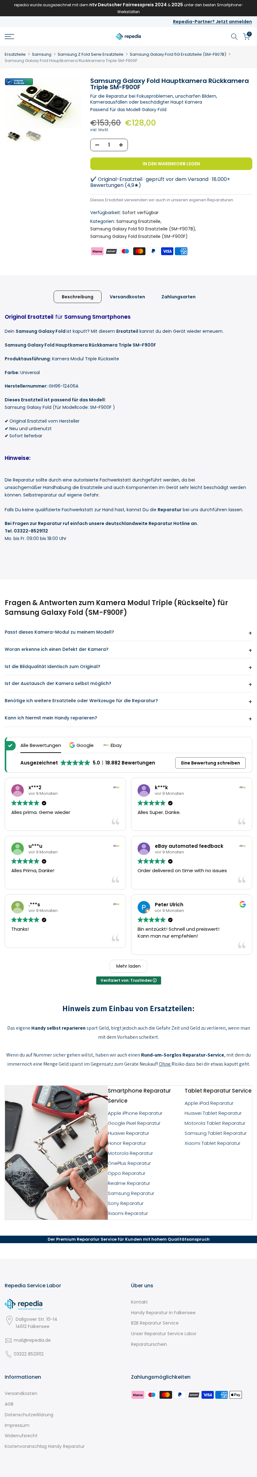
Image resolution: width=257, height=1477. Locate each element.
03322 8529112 (29, 1354)
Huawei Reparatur (128, 1133)
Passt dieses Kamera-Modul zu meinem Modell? (59, 632)
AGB (9, 1404)
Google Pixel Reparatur (134, 1123)
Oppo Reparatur (126, 1173)
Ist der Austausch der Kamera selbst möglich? (58, 683)
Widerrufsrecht (21, 1436)
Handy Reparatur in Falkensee (163, 1313)
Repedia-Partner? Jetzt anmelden (212, 21)
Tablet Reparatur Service (218, 1090)
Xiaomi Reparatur (128, 1213)
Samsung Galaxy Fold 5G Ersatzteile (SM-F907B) (178, 54)
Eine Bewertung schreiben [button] (210, 763)
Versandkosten (127, 296)
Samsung (41, 54)
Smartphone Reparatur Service (139, 1095)
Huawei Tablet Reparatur (213, 1113)
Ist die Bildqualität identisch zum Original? (52, 666)
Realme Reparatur (129, 1183)
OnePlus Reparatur (129, 1163)
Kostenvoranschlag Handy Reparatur (45, 1446)
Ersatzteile (15, 54)
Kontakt (139, 1302)
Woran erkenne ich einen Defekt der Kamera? (56, 649)
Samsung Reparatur (131, 1193)
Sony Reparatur (126, 1203)
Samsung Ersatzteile (138, 221)
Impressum (17, 1425)
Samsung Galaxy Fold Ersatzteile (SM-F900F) (139, 236)
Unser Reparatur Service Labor (164, 1333)
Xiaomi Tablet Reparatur (212, 1143)
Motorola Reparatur (130, 1153)
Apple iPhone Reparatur (135, 1113)
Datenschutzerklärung (29, 1415)
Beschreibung (77, 296)
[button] (82, 745)
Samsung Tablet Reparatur (216, 1133)
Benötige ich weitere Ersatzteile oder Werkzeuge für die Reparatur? (81, 700)
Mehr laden (128, 966)
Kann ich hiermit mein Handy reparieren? (51, 718)
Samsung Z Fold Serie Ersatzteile (90, 54)
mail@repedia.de (32, 1340)
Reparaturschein (149, 1344)
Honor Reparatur (127, 1143)
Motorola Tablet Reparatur (215, 1123)
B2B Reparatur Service (155, 1323)
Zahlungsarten (178, 296)
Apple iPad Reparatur (209, 1103)
